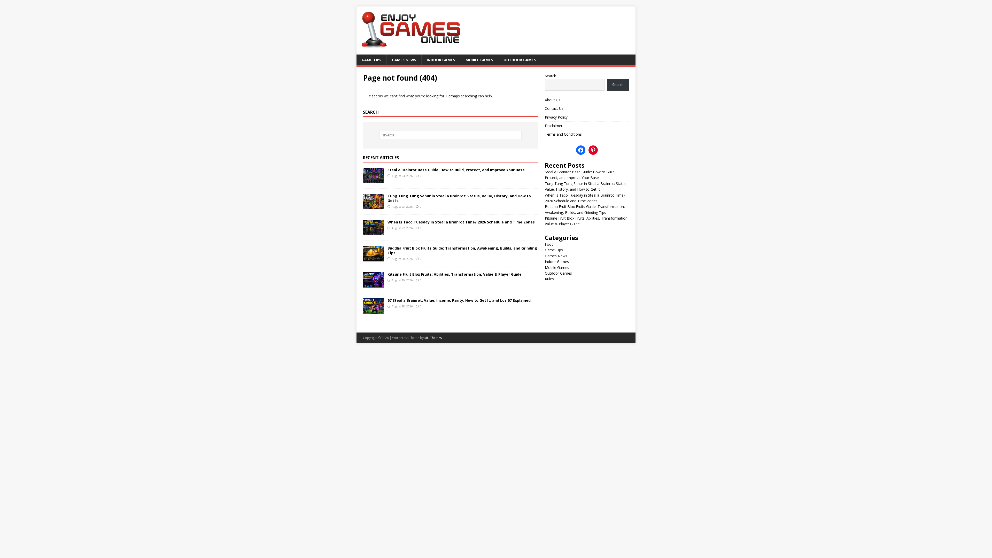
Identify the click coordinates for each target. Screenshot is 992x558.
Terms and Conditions (563, 134)
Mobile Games (479, 59)
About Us (552, 99)
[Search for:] (450, 135)
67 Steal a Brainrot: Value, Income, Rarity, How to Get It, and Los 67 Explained (459, 300)
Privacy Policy (556, 117)
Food (549, 244)
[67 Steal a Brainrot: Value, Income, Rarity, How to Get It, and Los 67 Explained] (373, 310)
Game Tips (371, 59)
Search (550, 75)
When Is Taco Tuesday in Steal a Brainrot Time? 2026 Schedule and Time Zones (461, 222)
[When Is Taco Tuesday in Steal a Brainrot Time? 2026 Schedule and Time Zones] (373, 232)
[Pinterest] (593, 150)
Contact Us (554, 108)
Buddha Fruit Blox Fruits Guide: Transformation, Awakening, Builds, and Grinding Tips (462, 250)
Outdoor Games (519, 59)
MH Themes (433, 338)
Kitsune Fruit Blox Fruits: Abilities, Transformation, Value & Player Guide (455, 274)
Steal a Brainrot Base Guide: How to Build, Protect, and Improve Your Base (456, 169)
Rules (549, 278)
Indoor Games (441, 59)
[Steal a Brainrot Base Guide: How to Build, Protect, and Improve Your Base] (373, 179)
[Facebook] (580, 150)
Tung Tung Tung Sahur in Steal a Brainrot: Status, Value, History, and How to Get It (459, 198)
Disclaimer (553, 125)
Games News (404, 59)
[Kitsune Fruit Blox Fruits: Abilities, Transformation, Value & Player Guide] (373, 284)
